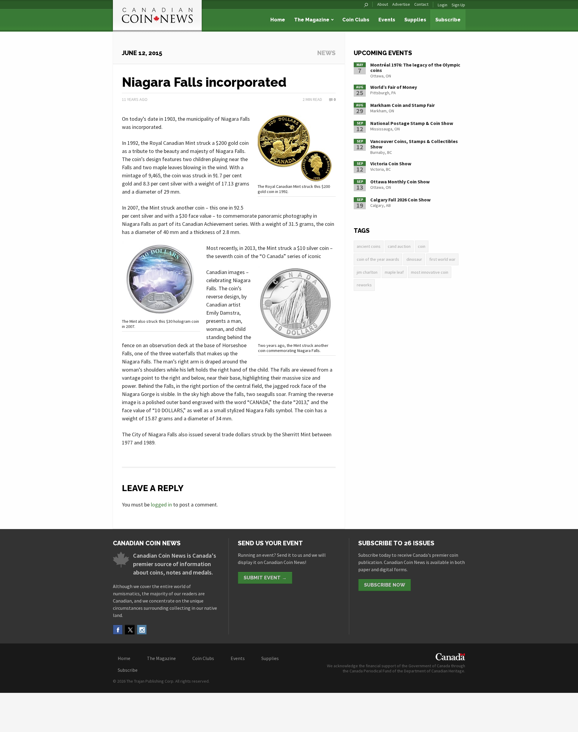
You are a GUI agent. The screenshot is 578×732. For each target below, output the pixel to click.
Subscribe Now (384, 585)
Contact (421, 4)
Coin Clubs (355, 20)
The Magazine (311, 20)
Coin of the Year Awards (378, 259)
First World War (442, 259)
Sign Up (458, 5)
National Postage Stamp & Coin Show (411, 123)
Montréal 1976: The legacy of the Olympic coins (415, 67)
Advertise (401, 4)
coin (421, 246)
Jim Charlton (367, 272)
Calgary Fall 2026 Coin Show (400, 200)
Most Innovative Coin (429, 272)
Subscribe (448, 20)
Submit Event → (265, 578)
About (382, 4)
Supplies (415, 20)
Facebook (118, 629)
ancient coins (369, 246)
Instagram (142, 629)
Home (277, 20)
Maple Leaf (394, 272)
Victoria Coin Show (390, 163)
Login (442, 5)
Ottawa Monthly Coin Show (400, 182)
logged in (161, 504)
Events (386, 20)
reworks (364, 285)
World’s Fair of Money (393, 87)
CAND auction (399, 246)
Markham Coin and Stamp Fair (402, 105)
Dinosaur (414, 259)
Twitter (130, 629)
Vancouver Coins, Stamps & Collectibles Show (414, 144)
